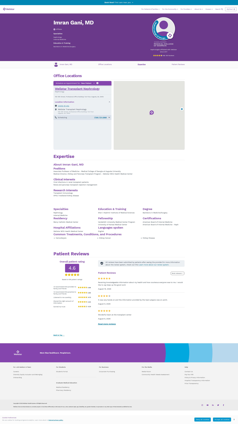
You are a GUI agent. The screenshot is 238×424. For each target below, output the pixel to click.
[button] (82, 117)
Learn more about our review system (154, 265)
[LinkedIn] (213, 405)
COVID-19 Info (63, 106)
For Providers (186, 9)
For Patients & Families (149, 9)
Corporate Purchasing (107, 371)
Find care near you (117, 2)
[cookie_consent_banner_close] (234, 419)
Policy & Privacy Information (195, 377)
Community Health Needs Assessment (155, 374)
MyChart (230, 9)
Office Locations (105, 64)
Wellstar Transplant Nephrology (77, 88)
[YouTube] (207, 405)
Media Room (146, 371)
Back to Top (58, 335)
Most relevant (177, 273)
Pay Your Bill (189, 374)
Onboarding (17, 377)
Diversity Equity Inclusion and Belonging (27, 374)
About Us (198, 9)
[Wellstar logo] (8, 9)
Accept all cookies (222, 419)
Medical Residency (62, 387)
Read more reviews (107, 324)
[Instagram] (202, 405)
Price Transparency (191, 383)
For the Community (169, 9)
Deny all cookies (202, 419)
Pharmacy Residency (63, 390)
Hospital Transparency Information (197, 380)
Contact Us (189, 371)
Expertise (142, 64)
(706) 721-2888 (100, 117)
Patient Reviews (178, 64)
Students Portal (62, 371)
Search (218, 9)
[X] (218, 405)
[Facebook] (223, 405)
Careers (209, 9)
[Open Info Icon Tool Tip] (97, 83)
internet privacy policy (56, 420)
